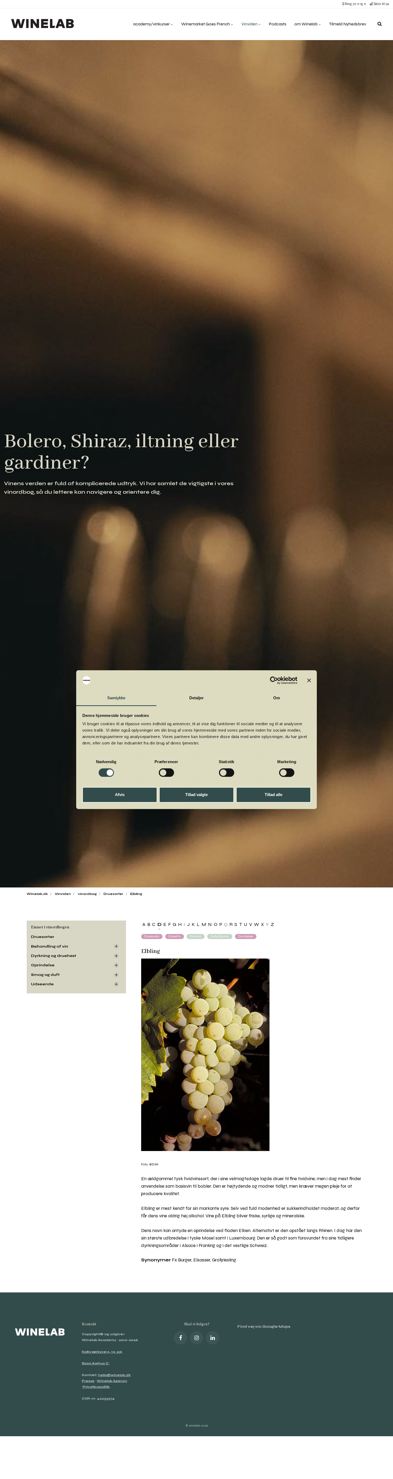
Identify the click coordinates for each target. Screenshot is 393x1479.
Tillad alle (273, 795)
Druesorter (42, 936)
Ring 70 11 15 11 (355, 4)
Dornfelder (245, 936)
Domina (195, 936)
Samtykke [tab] (116, 698)
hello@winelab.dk (114, 1375)
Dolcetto (174, 936)
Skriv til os (381, 4)
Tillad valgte (196, 795)
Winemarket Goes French (206, 23)
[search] (379, 24)
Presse (88, 1381)
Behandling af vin (49, 946)
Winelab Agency (112, 1381)
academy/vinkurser (152, 23)
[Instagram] (196, 1338)
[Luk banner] (309, 680)
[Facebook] (180, 1338)
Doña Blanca (219, 936)
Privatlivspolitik (96, 1387)
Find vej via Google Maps (263, 1326)
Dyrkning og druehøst (53, 955)
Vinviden (249, 23)
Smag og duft (45, 974)
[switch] (166, 772)
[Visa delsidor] (116, 946)
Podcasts (277, 23)
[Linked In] (212, 1338)
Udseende (42, 984)
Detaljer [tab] (196, 698)
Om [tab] (276, 698)
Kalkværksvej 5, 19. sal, (102, 1352)
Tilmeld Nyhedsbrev (347, 23)
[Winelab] (44, 24)
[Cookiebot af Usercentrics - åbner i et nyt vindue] (274, 680)
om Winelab (306, 23)
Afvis (120, 795)
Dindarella (151, 936)
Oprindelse (43, 965)
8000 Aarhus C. (95, 1363)
